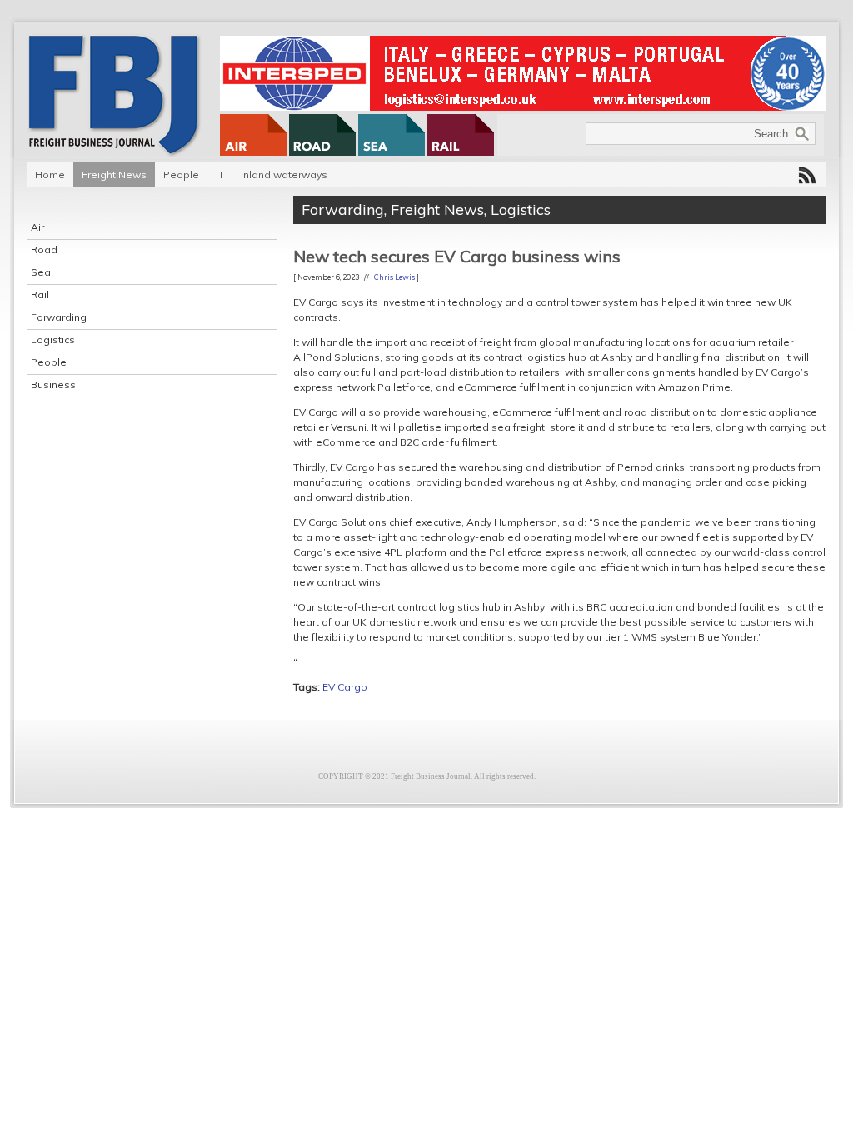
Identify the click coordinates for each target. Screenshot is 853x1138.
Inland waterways (284, 174)
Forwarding (59, 317)
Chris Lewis (394, 277)
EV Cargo (344, 687)
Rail (40, 294)
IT (220, 174)
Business (53, 384)
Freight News (114, 174)
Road (44, 249)
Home (50, 174)
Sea (41, 272)
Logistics (53, 339)
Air (37, 227)
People (181, 174)
